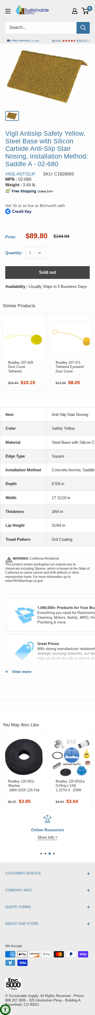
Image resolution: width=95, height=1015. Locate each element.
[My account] (74, 11)
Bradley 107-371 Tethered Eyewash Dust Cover (70, 367)
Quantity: (13, 253)
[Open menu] (8, 11)
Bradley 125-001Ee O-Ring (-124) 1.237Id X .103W (70, 785)
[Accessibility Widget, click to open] (5, 1009)
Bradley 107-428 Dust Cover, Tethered (20, 367)
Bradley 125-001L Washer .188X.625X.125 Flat (24, 785)
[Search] (83, 28)
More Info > (48, 837)
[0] (85, 11)
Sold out (47, 272)
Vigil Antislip (20, 174)
